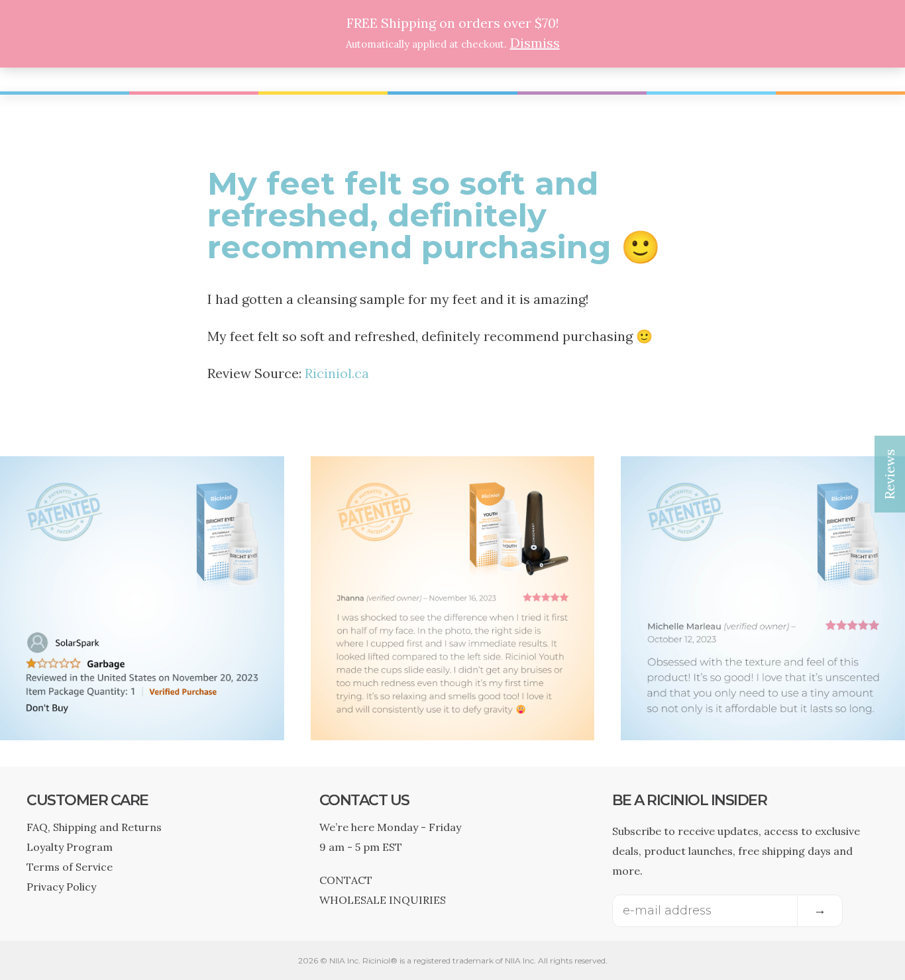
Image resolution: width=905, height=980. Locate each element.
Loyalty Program (70, 847)
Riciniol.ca (337, 373)
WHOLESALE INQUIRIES (382, 899)
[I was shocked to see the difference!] (453, 730)
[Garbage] (142, 730)
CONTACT (345, 880)
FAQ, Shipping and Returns (94, 827)
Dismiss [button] (535, 42)
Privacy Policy (61, 886)
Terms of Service (70, 866)
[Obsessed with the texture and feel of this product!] (763, 730)
